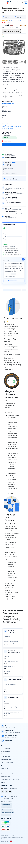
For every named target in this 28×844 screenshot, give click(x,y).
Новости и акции (6, 776)
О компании (4, 768)
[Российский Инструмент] (12, 2)
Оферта (3, 782)
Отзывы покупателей (7, 773)
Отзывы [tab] (17, 290)
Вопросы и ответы (6, 759)
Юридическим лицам (7, 762)
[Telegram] (2, 791)
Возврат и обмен (5, 756)
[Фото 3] (15, 62)
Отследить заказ (5, 748)
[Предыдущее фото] (4, 47)
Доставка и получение (7, 754)
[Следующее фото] (24, 47)
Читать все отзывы (14, 281)
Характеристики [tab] (8, 290)
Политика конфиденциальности (10, 779)
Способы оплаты (5, 751)
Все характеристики (7, 103)
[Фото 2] (10, 62)
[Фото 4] (21, 62)
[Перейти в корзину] (25, 2)
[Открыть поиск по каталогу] (22, 2)
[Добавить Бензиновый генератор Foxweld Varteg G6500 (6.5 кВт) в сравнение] (18, 43)
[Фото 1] (4, 62)
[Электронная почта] (10, 791)
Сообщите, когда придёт (12, 31)
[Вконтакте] (6, 791)
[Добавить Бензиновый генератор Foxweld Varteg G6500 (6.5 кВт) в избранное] (18, 40)
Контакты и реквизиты (7, 771)
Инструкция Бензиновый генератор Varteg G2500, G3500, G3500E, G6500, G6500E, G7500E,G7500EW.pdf (13, 126)
